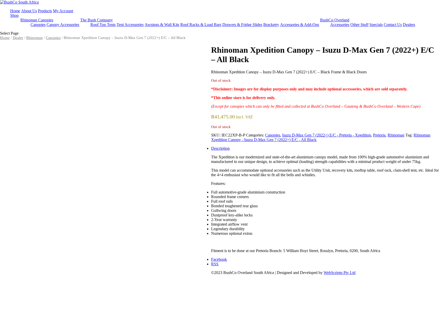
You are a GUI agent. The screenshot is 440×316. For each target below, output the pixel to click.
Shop (14, 15)
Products (45, 11)
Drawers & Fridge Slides (242, 24)
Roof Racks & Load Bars (200, 24)
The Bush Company (96, 20)
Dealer (18, 38)
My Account (63, 11)
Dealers (409, 24)
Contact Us (393, 24)
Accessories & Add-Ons (299, 24)
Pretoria (379, 135)
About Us (29, 11)
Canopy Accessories (63, 24)
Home (15, 11)
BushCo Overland (334, 20)
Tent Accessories (130, 24)
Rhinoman (34, 38)
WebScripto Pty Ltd (339, 272)
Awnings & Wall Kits (162, 24)
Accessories (339, 24)
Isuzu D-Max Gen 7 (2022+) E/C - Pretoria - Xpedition (326, 135)
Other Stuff (359, 24)
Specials (376, 24)
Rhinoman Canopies (36, 20)
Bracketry (271, 24)
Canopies (38, 24)
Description (220, 148)
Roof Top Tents (103, 24)
